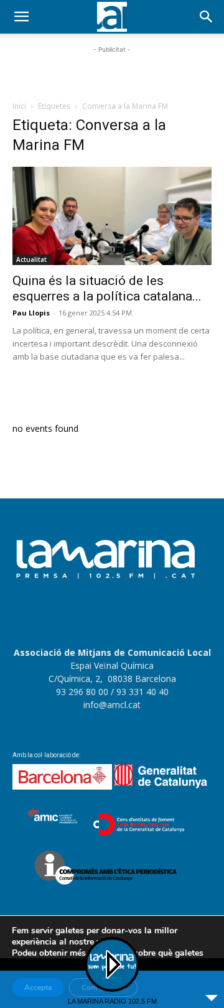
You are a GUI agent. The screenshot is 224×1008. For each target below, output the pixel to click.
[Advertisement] (112, 71)
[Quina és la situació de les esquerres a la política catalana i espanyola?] (112, 216)
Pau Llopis (31, 312)
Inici (19, 106)
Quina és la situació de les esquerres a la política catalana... (107, 288)
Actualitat (31, 259)
